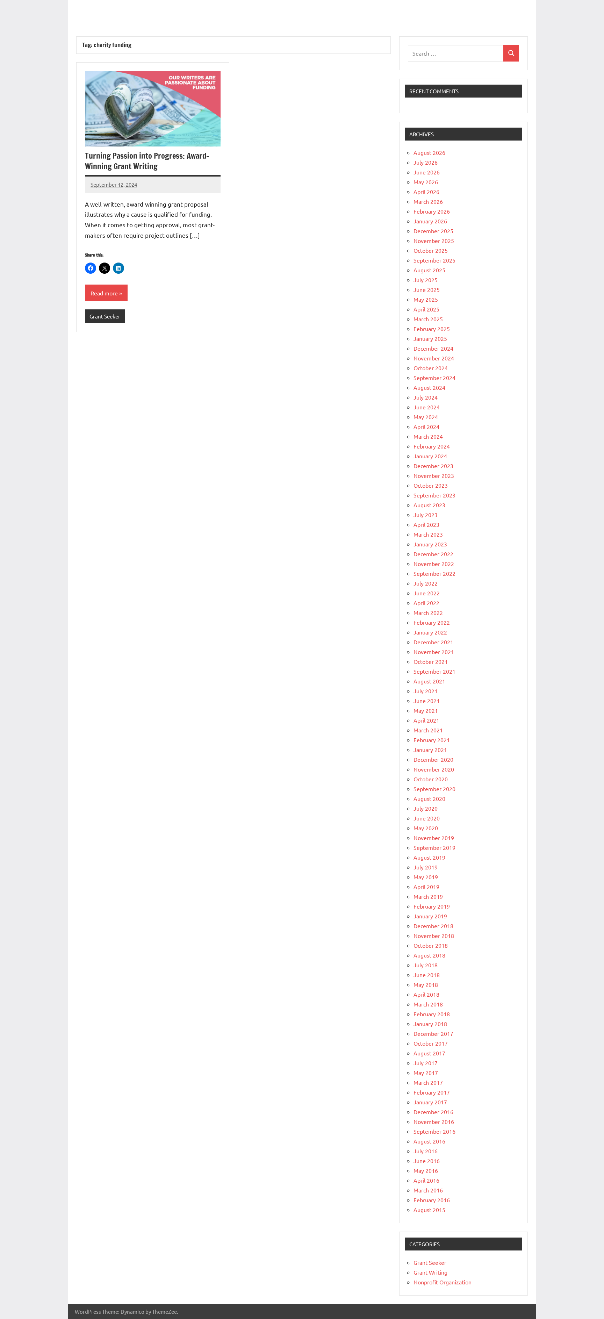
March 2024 (428, 436)
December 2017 (433, 1033)
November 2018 (434, 935)
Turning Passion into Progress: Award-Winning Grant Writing (147, 161)
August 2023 (429, 504)
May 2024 (426, 416)
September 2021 (434, 671)
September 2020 (434, 788)
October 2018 (431, 945)
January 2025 (430, 338)
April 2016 (426, 1180)
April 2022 (426, 602)
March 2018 (428, 1004)
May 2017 (426, 1072)
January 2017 (430, 1101)
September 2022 (434, 573)
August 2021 (429, 681)
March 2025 (428, 318)
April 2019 (426, 886)
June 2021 (427, 700)
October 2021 (431, 661)
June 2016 (427, 1160)
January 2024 (430, 455)
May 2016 (426, 1170)
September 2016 (434, 1131)
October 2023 (431, 485)
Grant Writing (430, 1272)
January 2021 (430, 749)
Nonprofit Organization (443, 1281)
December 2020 (433, 759)
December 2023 (433, 465)
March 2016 (428, 1190)
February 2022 (432, 622)
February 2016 (432, 1199)
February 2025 (432, 328)
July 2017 (426, 1062)
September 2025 (434, 260)
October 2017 (431, 1043)
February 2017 (432, 1092)
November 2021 (434, 651)
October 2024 (431, 367)
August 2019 (429, 857)
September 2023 (434, 495)
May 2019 (426, 876)
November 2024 (434, 357)
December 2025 (433, 230)
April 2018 (426, 994)
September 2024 (434, 377)
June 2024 (427, 406)
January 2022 (430, 632)
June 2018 (427, 974)
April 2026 (426, 191)
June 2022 (427, 592)
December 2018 (433, 925)
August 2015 (429, 1209)
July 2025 (426, 279)
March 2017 (428, 1082)
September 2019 (434, 847)
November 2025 (434, 240)
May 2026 (426, 181)
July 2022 (426, 583)
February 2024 (432, 446)
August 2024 (429, 387)
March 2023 (428, 534)
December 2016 (433, 1111)
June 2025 (427, 289)
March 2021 (428, 729)
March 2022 (428, 612)
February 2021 (432, 739)
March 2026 (428, 201)
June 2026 (427, 172)
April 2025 (426, 309)
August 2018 (429, 955)
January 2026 (430, 220)
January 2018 (430, 1023)
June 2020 (427, 818)
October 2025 (431, 250)
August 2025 (429, 269)
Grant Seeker (104, 316)
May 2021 (426, 710)
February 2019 (432, 906)
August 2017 (429, 1052)
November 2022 (434, 563)
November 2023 (434, 475)
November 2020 (434, 769)
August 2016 (429, 1141)
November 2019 (434, 837)
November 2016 (434, 1121)
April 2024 (426, 426)
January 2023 (430, 543)
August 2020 (429, 798)
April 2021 (426, 720)
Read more (104, 292)
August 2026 (429, 152)
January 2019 (430, 915)
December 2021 (433, 641)
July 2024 (426, 397)
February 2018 (432, 1013)
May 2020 (426, 827)
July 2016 (426, 1150)
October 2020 (431, 778)
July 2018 (426, 964)
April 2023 (426, 524)
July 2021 (426, 690)
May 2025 (426, 299)
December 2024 (433, 348)
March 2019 (428, 896)
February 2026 (432, 211)
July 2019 (426, 866)
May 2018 (426, 984)
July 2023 (426, 514)
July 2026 (426, 162)
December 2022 (433, 553)
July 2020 (426, 808)
